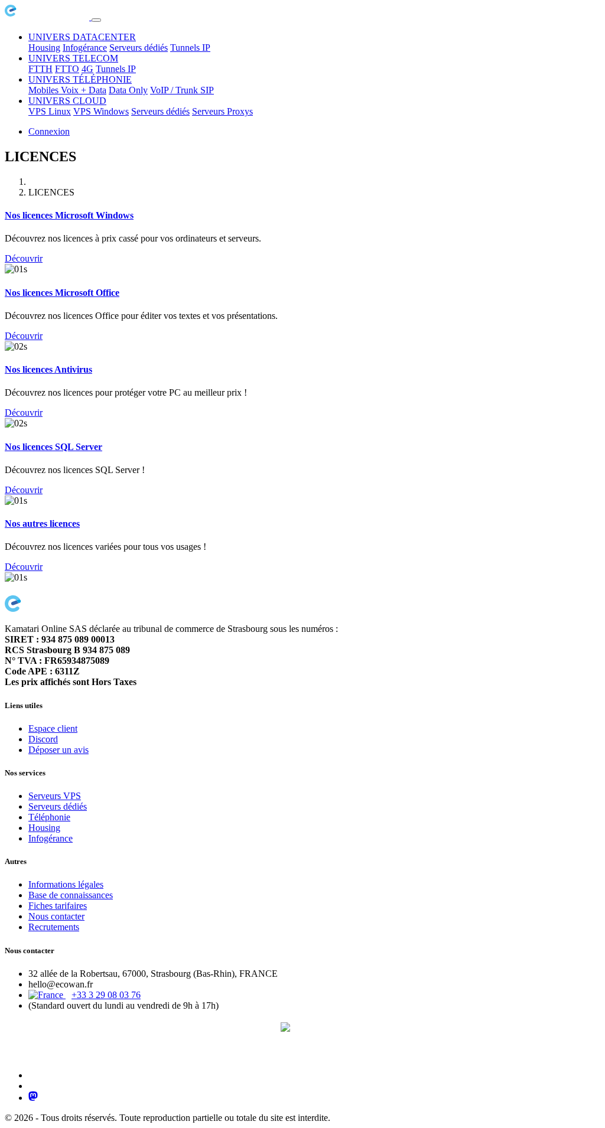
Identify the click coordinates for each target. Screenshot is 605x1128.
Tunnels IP (190, 48)
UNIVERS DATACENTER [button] (82, 37)
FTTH (40, 69)
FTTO (67, 69)
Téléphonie (49, 817)
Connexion (49, 131)
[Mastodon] (33, 1098)
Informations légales (65, 884)
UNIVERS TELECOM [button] (73, 58)
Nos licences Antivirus (48, 369)
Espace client (52, 728)
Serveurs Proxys (222, 111)
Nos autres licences (42, 524)
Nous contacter (56, 916)
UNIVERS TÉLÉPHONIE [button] (80, 79)
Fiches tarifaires (57, 906)
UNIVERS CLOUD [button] (67, 101)
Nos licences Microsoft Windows (69, 215)
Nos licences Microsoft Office (62, 293)
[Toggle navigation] (96, 20)
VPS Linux (49, 111)
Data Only (128, 90)
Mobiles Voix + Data (67, 90)
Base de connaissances (70, 895)
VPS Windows (101, 111)
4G (87, 69)
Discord (43, 739)
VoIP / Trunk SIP (182, 90)
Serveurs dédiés (138, 48)
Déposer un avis (58, 750)
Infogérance (85, 48)
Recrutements (53, 927)
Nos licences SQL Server (53, 447)
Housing (44, 48)
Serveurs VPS (54, 796)
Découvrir (24, 258)
